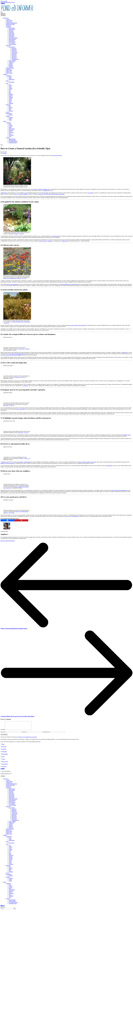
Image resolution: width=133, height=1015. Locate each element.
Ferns (10, 123)
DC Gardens (16, 377)
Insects (7, 112)
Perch (10, 93)
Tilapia (10, 100)
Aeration (8, 19)
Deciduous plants (127, 434)
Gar (10, 90)
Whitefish (11, 103)
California (124, 352)
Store (13, 2)
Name (2, 732)
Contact (2, 2)
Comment (3, 729)
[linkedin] (1, 3)
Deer (10, 109)
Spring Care (8, 69)
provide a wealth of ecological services (42, 189)
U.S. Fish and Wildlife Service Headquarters (20, 321)
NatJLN (21, 458)
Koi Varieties (12, 47)
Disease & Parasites (10, 24)
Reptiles (8, 116)
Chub (10, 87)
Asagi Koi (14, 48)
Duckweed (8, 25)
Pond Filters (11, 33)
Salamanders (11, 79)
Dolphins (11, 110)
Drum (10, 89)
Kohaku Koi (14, 53)
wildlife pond (46, 190)
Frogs (10, 77)
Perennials (11, 130)
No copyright (11, 512)
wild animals (90, 192)
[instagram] (4, 3)
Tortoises (11, 117)
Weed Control (9, 73)
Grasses (10, 126)
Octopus (11, 114)
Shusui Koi (14, 56)
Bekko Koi (14, 49)
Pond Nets (11, 31)
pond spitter (20, 462)
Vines (10, 136)
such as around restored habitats (119, 490)
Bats (10, 106)
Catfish (10, 86)
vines (26, 192)
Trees (10, 133)
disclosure (6, 2)
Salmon (10, 95)
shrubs (46, 192)
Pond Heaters (12, 29)
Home (3, 744)
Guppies (11, 64)
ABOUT (10, 2)
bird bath (3, 462)
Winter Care (8, 71)
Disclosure (4, 766)
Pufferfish (11, 94)
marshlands (49, 241)
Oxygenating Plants (13, 141)
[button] (2, 12)
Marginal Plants (12, 140)
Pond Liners (11, 35)
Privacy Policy (5, 761)
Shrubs (10, 131)
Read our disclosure (57, 155)
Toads (10, 78)
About (3, 756)
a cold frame (25, 385)
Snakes (10, 119)
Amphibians (8, 75)
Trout (10, 102)
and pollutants (75, 516)
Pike (10, 92)
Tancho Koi (14, 58)
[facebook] (2, 3)
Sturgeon (11, 66)
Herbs (10, 127)
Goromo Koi (14, 51)
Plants (4, 121)
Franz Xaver (21, 348)
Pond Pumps (11, 36)
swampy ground (42, 241)
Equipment (8, 26)
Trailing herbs (4, 192)
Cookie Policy (5, 764)
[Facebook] (7, 520)
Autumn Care (9, 21)
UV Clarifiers (12, 43)
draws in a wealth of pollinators (21, 194)
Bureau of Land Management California (12, 278)
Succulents (11, 132)
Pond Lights (11, 34)
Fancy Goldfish (12, 60)
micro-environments (21, 409)
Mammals (8, 104)
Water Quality (9, 70)
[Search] (15, 908)
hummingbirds (109, 465)
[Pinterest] (21, 520)
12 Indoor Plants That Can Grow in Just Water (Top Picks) (17, 716)
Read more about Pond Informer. (8, 540)
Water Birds (11, 82)
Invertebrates (9, 113)
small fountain (27, 462)
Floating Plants (12, 138)
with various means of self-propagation (77, 325)
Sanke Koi (14, 54)
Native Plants (12, 128)
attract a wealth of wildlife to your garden (87, 462)
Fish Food (11, 30)
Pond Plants (4, 751)
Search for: (3, 907)
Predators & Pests (10, 68)
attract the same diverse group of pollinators (12, 355)
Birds (7, 80)
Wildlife (5, 74)
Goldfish (11, 63)
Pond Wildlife (5, 754)
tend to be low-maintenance (13, 284)
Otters (10, 108)
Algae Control (9, 20)
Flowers (10, 125)
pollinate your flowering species (7, 463)
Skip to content (4, 1)
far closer (16, 233)
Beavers (10, 107)
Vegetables (11, 135)
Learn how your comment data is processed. (27, 737)
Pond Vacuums (12, 41)
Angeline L (4, 153)
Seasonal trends (56, 236)
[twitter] (3, 3)
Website (44, 732)
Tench (10, 99)
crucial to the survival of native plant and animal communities (51, 194)
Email (23, 732)
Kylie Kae (20, 432)
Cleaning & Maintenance (11, 23)
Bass (10, 84)
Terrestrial (8, 122)
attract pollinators (65, 284)
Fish (7, 83)
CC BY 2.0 (21, 233)
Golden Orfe (11, 61)
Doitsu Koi (14, 50)
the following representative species (17, 353)
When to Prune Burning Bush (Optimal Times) (14, 628)
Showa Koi (14, 55)
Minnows (11, 65)
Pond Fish (8, 45)
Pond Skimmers (12, 39)
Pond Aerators (12, 28)
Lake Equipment (12, 44)
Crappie (10, 88)
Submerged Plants (13, 142)
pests (66, 516)
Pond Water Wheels (13, 38)
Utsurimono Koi (15, 59)
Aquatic (8, 137)
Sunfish (10, 98)
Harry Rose (5, 405)
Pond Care (5, 18)
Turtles (10, 118)
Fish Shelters (11, 40)
